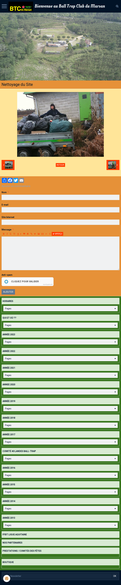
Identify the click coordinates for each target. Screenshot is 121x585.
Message (6, 229)
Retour (60, 165)
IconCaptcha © (47, 284)
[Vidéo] (42, 234)
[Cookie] (6, 578)
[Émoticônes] (50, 234)
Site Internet (8, 217)
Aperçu (58, 234)
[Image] (39, 234)
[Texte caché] (35, 234)
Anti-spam (7, 275)
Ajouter (8, 292)
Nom (4, 192)
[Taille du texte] (14, 234)
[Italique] (7, 234)
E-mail (5, 204)
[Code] (46, 234)
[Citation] (24, 234)
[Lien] (31, 234)
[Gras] (3, 234)
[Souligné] (11, 234)
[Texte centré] (28, 234)
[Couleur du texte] (19, 234)
